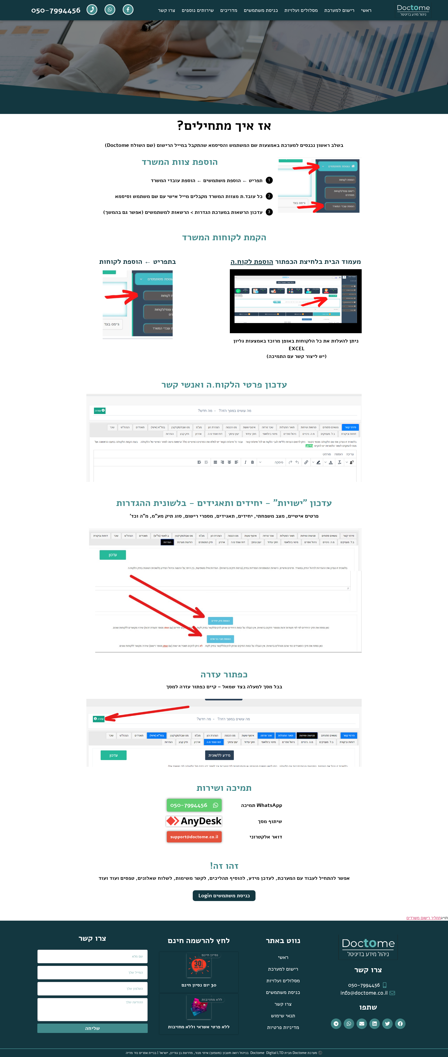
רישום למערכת (339, 10)
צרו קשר (166, 10)
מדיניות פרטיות (283, 1027)
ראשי (366, 10)
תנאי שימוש (283, 1015)
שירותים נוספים (198, 10)
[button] (400, 1023)
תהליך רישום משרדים (423, 918)
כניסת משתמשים (261, 10)
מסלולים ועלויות (301, 10)
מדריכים (228, 10)
